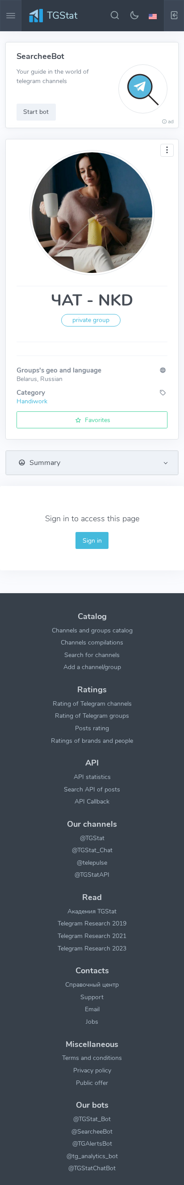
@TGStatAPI (92, 874)
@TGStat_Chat (92, 850)
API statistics (92, 776)
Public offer (92, 1082)
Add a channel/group (92, 666)
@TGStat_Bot (92, 1118)
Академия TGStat (92, 911)
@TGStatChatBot (92, 1168)
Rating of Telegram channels (92, 703)
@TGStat (92, 837)
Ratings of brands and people (92, 740)
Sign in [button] (92, 540)
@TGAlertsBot (92, 1143)
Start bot (36, 111)
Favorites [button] (96, 419)
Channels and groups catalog (92, 630)
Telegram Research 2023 (92, 948)
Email (92, 1009)
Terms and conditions (92, 1057)
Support (92, 996)
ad (171, 121)
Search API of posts (92, 789)
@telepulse (92, 862)
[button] (154, 15)
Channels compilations (92, 642)
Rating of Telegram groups (92, 715)
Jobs (92, 1021)
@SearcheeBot (92, 1131)
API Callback (92, 801)
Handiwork (32, 401)
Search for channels (92, 654)
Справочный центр (92, 984)
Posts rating (92, 728)
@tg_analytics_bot (92, 1156)
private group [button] (90, 320)
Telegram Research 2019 (92, 923)
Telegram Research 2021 (92, 935)
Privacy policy (92, 1070)
